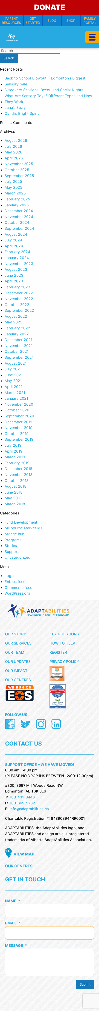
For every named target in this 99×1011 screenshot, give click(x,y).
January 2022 (17, 334)
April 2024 (14, 246)
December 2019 (18, 422)
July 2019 (13, 445)
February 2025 (17, 199)
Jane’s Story (15, 107)
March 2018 (15, 504)
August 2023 (16, 269)
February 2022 (17, 328)
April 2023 (14, 281)
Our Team (14, 652)
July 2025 (13, 181)
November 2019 (18, 427)
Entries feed (15, 581)
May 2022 (13, 322)
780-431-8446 (22, 797)
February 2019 (17, 463)
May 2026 (13, 152)
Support (12, 551)
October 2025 (17, 169)
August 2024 (16, 234)
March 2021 (15, 392)
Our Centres (18, 680)
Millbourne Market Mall (24, 528)
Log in (10, 575)
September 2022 (19, 310)
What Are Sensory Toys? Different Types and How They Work (48, 98)
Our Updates (18, 661)
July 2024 (13, 240)
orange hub (14, 534)
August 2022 (16, 316)
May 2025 (13, 187)
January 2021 (16, 398)
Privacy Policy (64, 661)
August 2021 (15, 363)
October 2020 (17, 410)
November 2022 (19, 298)
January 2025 (17, 205)
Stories (11, 545)
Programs (13, 540)
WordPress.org (17, 593)
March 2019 (15, 457)
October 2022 (17, 304)
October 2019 (17, 433)
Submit (85, 984)
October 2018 (17, 480)
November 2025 (19, 163)
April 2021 (13, 386)
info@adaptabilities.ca (29, 808)
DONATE (49, 7)
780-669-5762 (22, 803)
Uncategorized (17, 557)
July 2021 (13, 369)
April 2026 (14, 158)
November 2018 (18, 474)
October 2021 (17, 351)
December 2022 (19, 293)
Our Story (15, 634)
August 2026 (16, 140)
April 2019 (13, 451)
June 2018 (14, 492)
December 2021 (18, 339)
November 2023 (19, 263)
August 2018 (15, 486)
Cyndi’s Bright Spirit (22, 113)
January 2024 (17, 257)
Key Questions (64, 634)
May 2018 (13, 498)
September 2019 (19, 439)
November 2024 (19, 216)
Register (58, 652)
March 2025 (15, 193)
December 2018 (18, 468)
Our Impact (16, 670)
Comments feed (18, 587)
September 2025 (19, 175)
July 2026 (13, 146)
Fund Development (21, 522)
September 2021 (19, 357)
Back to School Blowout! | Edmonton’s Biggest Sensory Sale (45, 81)
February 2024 (17, 251)
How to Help (62, 643)
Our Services (18, 643)
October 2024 (17, 222)
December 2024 (19, 210)
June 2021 (14, 375)
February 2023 (17, 287)
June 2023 (14, 275)
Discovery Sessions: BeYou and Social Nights (44, 89)
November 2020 (19, 404)
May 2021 (13, 380)
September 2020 (19, 416)
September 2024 (19, 228)
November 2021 (18, 345)
